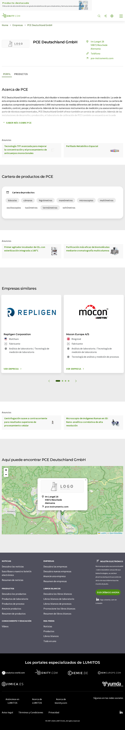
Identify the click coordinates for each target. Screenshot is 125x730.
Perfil (7, 74)
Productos (21, 74)
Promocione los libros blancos (59, 608)
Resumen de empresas (55, 581)
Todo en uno (49, 641)
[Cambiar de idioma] (112, 16)
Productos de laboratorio (15, 598)
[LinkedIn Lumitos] (121, 712)
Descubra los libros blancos (57, 593)
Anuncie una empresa (54, 576)
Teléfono (95, 53)
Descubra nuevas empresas (57, 571)
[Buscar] (99, 16)
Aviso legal (7, 712)
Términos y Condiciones (30, 712)
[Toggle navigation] (121, 16)
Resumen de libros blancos (57, 613)
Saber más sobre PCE (18, 122)
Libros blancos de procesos (57, 603)
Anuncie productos (11, 608)
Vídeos (5, 626)
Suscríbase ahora (108, 592)
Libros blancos (51, 636)
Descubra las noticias (13, 566)
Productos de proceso (13, 603)
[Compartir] (105, 16)
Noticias (47, 626)
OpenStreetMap (115, 533)
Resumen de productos (14, 613)
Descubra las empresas (55, 566)
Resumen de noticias (12, 580)
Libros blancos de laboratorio (58, 598)
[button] (62, 513)
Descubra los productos (14, 593)
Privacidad (53, 712)
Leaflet (103, 533)
